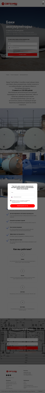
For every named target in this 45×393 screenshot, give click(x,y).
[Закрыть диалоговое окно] (43, 2)
